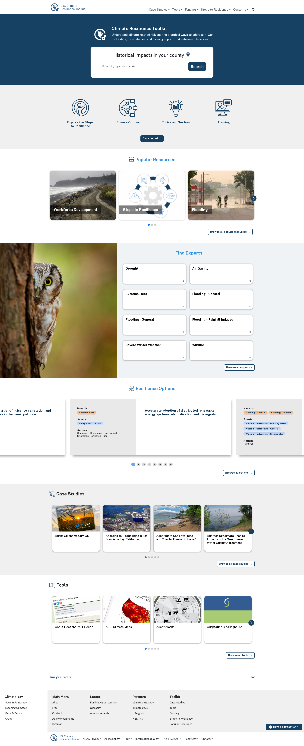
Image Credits (61, 677)
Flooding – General (281, 412)
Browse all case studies (234, 563)
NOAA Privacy (91, 738)
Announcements (99, 713)
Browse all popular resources (228, 231)
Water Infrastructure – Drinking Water (266, 423)
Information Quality (147, 738)
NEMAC (137, 718)
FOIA (127, 738)
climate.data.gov (142, 702)
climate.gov (139, 707)
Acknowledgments (63, 718)
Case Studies (158, 9)
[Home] (69, 7)
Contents (239, 9)
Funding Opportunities (103, 702)
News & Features (15, 702)
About (56, 702)
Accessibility (112, 738)
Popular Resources (181, 724)
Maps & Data (12, 713)
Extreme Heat (86, 412)
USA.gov (137, 713)
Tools (176, 9)
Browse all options (237, 472)
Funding (190, 9)
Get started (150, 138)
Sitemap (57, 724)
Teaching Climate (15, 707)
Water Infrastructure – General (262, 428)
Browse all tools (238, 655)
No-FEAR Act (172, 738)
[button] (253, 198)
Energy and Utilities (90, 423)
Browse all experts (238, 367)
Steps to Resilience (214, 9)
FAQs (8, 718)
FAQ (54, 707)
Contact (57, 713)
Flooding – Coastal (256, 412)
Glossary (95, 707)
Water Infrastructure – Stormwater (264, 434)
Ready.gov (190, 738)
